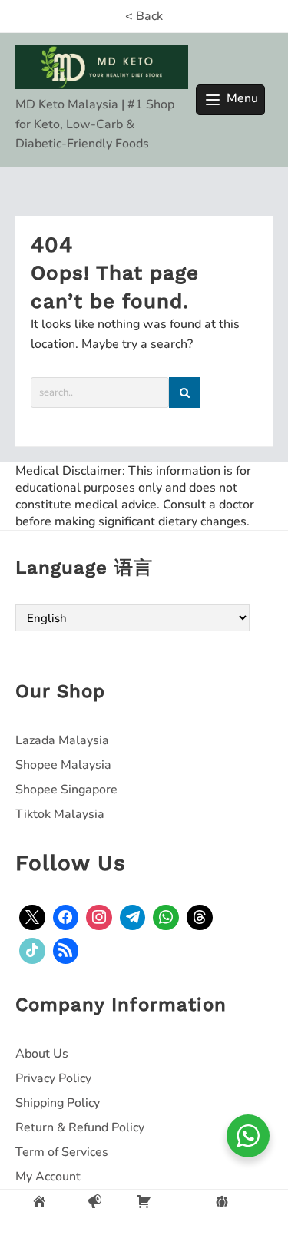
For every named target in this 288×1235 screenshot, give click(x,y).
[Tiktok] (32, 951)
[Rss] (66, 951)
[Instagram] (99, 918)
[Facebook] (66, 918)
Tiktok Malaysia (59, 814)
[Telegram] (133, 918)
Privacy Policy (53, 1078)
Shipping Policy (57, 1102)
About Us (41, 1053)
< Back (144, 16)
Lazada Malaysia (62, 740)
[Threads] (200, 918)
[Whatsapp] (166, 918)
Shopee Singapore (66, 789)
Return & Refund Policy (79, 1127)
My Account (48, 1176)
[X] (32, 918)
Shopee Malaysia (63, 765)
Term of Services (61, 1152)
